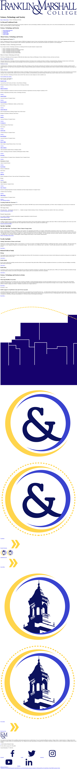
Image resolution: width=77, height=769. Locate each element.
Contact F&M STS (6, 31)
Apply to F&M (5, 34)
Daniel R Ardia (3, 81)
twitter (22, 757)
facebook (2, 757)
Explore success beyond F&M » (6, 223)
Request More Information (8, 30)
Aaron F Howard (3, 109)
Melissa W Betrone (4, 88)
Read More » (2, 248)
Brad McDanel (3, 136)
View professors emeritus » (5, 200)
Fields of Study (6, 19)
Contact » (2, 86)
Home (1, 19)
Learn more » (2, 258)
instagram (42, 757)
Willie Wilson (3, 195)
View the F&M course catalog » (6, 76)
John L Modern (3, 147)
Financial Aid (5, 32)
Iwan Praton (2, 166)
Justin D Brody (3, 96)
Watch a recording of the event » (7, 235)
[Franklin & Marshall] (38, 14)
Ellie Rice (2, 174)
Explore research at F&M (4, 217)
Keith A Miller (3, 142)
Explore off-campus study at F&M (6, 210)
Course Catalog (6, 33)
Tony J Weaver (3, 187)
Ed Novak (2, 155)
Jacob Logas (2, 130)
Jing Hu (1, 117)
